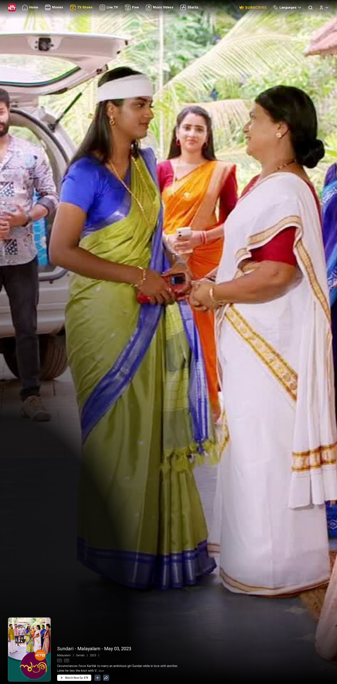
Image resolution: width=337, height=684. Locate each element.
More (101, 671)
